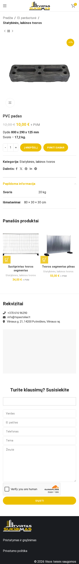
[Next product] (12, 31)
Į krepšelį (31, 147)
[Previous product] (5, 31)
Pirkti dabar (55, 147)
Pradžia (8, 18)
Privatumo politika (15, 551)
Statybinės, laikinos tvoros (22, 23)
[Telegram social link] (35, 168)
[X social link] (21, 168)
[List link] (39, 313)
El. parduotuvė (26, 18)
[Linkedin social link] (31, 168)
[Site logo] (39, 5)
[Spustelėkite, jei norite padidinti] (10, 102)
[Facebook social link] (17, 168)
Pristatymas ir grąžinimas (19, 540)
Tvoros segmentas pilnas (58, 266)
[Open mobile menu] (5, 6)
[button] (7, 260)
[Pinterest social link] (26, 168)
